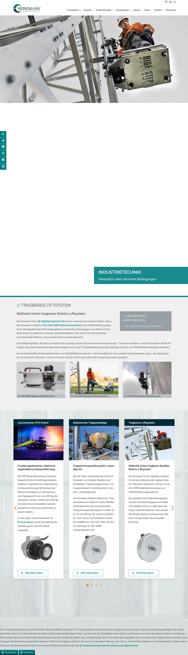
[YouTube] (3, 166)
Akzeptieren (11, 652)
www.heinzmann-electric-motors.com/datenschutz (110, 645)
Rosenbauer (27, 522)
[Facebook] (3, 160)
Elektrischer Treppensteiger (90, 422)
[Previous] (15, 508)
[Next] (172, 508)
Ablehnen (28, 652)
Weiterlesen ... (34, 573)
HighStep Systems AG (53, 321)
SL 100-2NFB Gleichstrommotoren (63, 325)
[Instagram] (3, 153)
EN (174, 2)
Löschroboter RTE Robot (33, 422)
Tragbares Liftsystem (142, 422)
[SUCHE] (3, 134)
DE (170, 2)
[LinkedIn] (3, 147)
